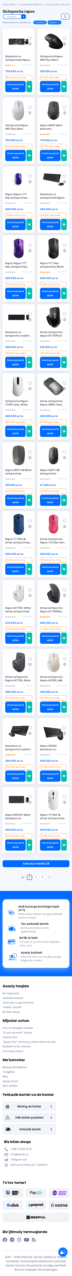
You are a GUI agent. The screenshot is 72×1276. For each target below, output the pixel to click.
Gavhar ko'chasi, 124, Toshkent (29, 1165)
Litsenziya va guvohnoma (18, 1002)
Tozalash (40, 22)
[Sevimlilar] (30, 38)
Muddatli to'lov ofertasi (17, 1046)
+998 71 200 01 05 (21, 1149)
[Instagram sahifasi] (19, 1240)
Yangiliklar (9, 1072)
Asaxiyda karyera (13, 998)
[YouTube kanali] (26, 1240)
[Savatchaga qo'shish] (29, 86)
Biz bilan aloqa (11, 1012)
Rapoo (52, 22)
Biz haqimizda (11, 993)
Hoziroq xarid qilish (15, 86)
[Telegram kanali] (12, 1240)
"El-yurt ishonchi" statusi (17, 1032)
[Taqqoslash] (30, 44)
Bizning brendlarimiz (15, 1067)
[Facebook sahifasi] (5, 1240)
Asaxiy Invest (10, 1081)
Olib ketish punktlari (29, 1117)
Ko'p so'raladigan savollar (18, 1028)
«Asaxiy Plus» (10, 1037)
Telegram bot (18, 1159)
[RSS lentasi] (34, 1240)
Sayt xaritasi (10, 1085)
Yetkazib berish (30, 1129)
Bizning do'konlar (29, 1106)
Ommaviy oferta (13, 1051)
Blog (5, 1076)
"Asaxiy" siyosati (12, 1007)
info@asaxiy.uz (19, 1154)
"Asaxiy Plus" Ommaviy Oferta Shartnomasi (29, 1042)
